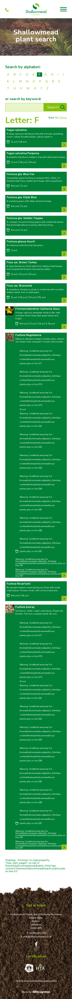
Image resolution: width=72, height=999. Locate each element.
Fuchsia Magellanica (28, 335)
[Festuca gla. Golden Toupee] (64, 233)
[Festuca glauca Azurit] (64, 253)
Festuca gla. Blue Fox (20, 174)
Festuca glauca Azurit (21, 241)
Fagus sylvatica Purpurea (23, 153)
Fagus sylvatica (17, 130)
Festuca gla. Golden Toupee (25, 218)
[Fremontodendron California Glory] (9, 310)
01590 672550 (38, 933)
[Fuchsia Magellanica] (9, 337)
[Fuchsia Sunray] (9, 609)
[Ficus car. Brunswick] (64, 300)
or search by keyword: (23, 99)
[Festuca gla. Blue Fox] (64, 188)
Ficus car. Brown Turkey (22, 262)
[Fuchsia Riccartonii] (64, 598)
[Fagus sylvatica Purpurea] (64, 165)
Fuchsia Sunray (25, 607)
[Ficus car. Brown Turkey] (64, 277)
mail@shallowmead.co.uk (37, 936)
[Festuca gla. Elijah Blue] (64, 209)
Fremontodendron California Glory (37, 308)
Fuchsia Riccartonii (18, 583)
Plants (63, 118)
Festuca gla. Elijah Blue (22, 197)
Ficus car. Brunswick (19, 285)
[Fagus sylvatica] (64, 144)
